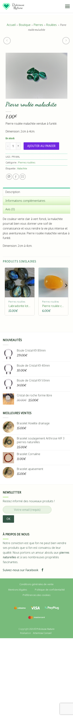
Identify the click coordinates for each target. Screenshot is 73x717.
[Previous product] (66, 40)
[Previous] (7, 293)
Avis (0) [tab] (10, 209)
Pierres (38, 25)
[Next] (65, 293)
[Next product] (7, 40)
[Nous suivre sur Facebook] (42, 570)
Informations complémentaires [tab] (25, 201)
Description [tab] (12, 192)
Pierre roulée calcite (53, 306)
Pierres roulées (26, 162)
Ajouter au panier (41, 146)
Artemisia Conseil (42, 633)
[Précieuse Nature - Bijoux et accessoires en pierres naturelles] (13, 6)
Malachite (22, 168)
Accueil (11, 25)
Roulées (51, 25)
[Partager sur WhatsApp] (9, 177)
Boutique (25, 25)
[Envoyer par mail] (22, 177)
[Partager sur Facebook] (16, 177)
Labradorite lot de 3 (19, 306)
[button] (67, 6)
